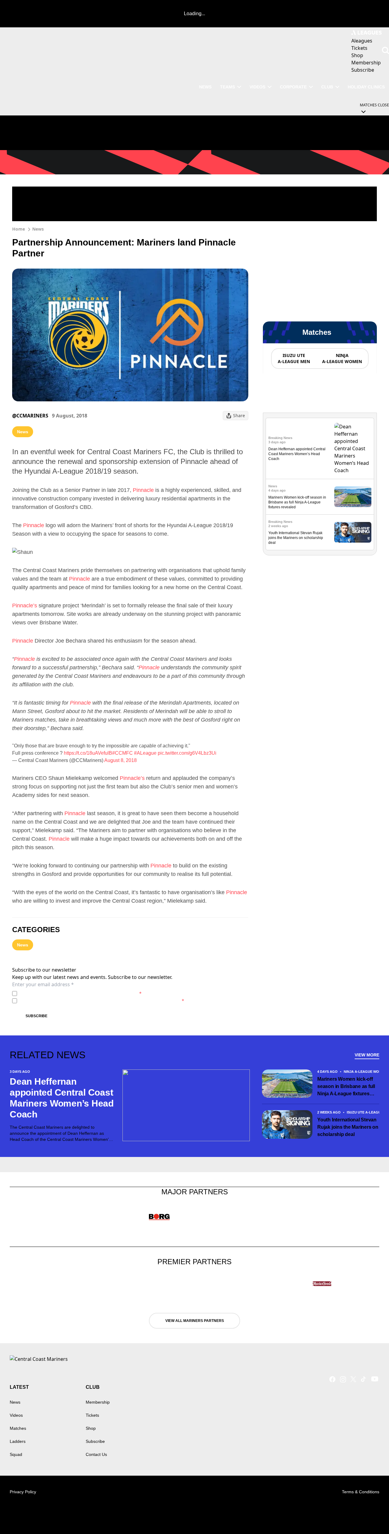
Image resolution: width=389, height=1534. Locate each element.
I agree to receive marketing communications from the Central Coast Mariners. (101, 1001)
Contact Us (96, 1454)
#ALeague (145, 753)
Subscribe (36, 1016)
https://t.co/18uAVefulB (88, 753)
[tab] (293, 358)
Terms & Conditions (360, 1491)
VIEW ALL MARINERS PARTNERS (194, 1321)
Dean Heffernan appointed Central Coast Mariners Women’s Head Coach (296, 454)
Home (18, 229)
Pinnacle (143, 490)
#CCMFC (122, 753)
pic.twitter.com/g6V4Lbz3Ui (187, 753)
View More (367, 1054)
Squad (16, 1454)
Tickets (92, 1415)
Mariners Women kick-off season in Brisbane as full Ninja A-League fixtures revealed (297, 502)
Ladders (18, 1441)
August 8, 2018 (120, 760)
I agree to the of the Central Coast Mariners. (80, 993)
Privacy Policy (61, 993)
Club (327, 86)
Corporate (293, 86)
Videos (257, 86)
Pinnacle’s (24, 605)
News (38, 229)
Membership (98, 1402)
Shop (91, 1428)
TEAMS (227, 86)
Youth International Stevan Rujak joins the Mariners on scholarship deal (295, 538)
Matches (18, 1428)
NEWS (205, 86)
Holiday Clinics (366, 86)
